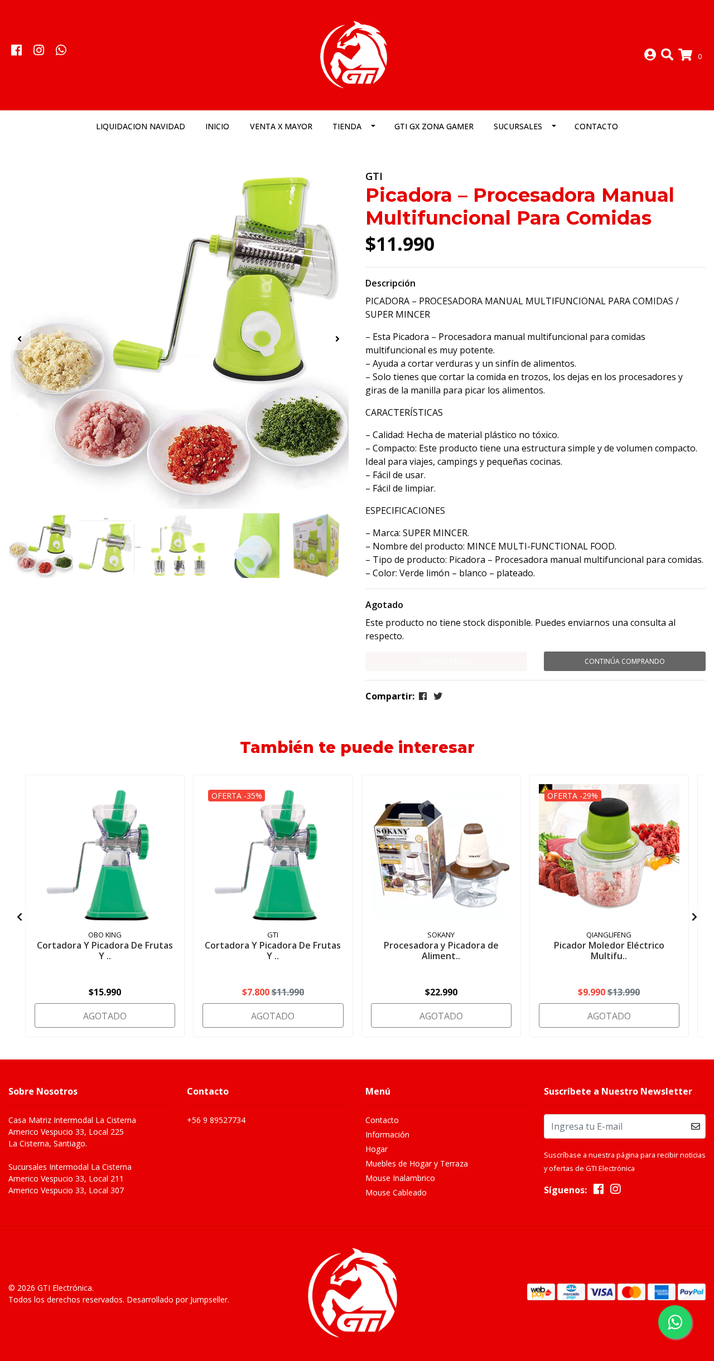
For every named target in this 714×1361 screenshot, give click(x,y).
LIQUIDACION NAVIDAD (140, 126)
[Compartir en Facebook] (423, 696)
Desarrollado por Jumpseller (177, 1299)
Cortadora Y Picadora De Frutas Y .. (105, 950)
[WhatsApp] (61, 51)
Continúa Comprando (625, 661)
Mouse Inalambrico (400, 1178)
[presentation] (19, 339)
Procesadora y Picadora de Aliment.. (441, 950)
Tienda (346, 126)
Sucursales (518, 126)
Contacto (596, 126)
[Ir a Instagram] (38, 51)
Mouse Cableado (396, 1192)
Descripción (390, 283)
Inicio (217, 126)
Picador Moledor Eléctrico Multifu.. (609, 950)
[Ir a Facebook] (16, 51)
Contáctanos (446, 661)
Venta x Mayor (281, 126)
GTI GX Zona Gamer (434, 126)
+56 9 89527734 (216, 1120)
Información (387, 1134)
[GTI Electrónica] (357, 54)
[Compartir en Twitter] (437, 696)
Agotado (384, 605)
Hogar (376, 1149)
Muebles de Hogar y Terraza (416, 1163)
